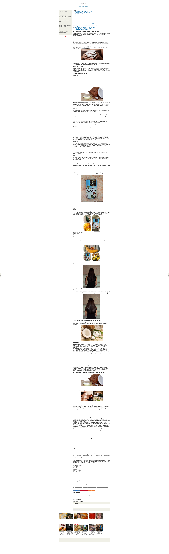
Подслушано (87, 6)
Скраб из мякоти (80, 487)
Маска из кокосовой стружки (79, 15)
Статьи (83, 6)
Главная (79, 6)
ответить (79, 499)
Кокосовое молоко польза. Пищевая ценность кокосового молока (84, 27)
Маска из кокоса (85, 486)
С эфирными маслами (78, 19)
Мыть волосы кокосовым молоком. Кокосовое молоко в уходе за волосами (86, 23)
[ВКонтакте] (76, 490)
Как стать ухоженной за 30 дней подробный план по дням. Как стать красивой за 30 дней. (65, 14)
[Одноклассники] (91, 490)
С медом (76, 22)
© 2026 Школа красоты (61, 538)
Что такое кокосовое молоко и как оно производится (83, 28)
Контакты (77, 538)
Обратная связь (93, 538)
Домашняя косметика (84, 487)
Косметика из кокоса (89, 487)
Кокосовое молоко (77, 486)
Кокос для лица (89, 486)
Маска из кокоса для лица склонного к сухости (82, 12)
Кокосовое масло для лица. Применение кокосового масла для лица (85, 25)
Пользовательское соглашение (81, 538)
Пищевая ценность (106, 487)
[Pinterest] (84, 490)
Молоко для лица (81, 486)
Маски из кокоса (93, 486)
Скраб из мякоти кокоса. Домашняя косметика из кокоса (83, 24)
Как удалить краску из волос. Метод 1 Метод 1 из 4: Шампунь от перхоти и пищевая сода (65, 28)
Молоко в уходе (76, 487)
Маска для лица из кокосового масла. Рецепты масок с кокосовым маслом (86, 16)
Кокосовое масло (94, 487)
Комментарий (75, 503)
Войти (108, 0)
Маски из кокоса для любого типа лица (81, 14)
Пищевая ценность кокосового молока (81, 29)
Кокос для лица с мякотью (79, 13)
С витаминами (77, 20)
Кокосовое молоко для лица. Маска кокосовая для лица (83, 11)
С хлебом (76, 18)
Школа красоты (84, 3)
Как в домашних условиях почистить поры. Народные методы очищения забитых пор (65, 17)
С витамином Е (77, 17)
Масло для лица (98, 487)
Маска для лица (103, 486)
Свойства (76, 26)
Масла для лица (102, 487)
